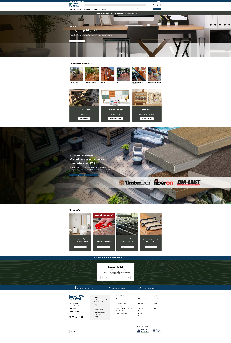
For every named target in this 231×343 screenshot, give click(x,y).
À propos (154, 301)
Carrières (154, 303)
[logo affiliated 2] (157, 330)
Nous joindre (72, 308)
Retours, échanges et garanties (124, 308)
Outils (139, 306)
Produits (71, 9)
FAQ (117, 298)
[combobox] (115, 5)
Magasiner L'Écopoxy (75, 41)
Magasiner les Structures (127, 247)
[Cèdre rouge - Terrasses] (92, 74)
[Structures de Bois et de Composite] (139, 74)
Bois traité (103, 82)
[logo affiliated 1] (143, 331)
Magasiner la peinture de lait (115, 118)
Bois (139, 301)
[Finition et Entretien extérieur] (154, 74)
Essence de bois (142, 298)
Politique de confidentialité (122, 313)
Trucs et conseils (148, 8)
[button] (160, 5)
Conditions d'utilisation (121, 311)
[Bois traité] (107, 74)
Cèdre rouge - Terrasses (90, 82)
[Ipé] (123, 74)
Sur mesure (87, 9)
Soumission (159, 63)
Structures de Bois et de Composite (137, 83)
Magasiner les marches (84, 118)
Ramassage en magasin (122, 306)
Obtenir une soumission (91, 175)
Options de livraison (121, 303)
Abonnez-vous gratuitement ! (130, 257)
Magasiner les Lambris (80, 247)
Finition (140, 311)
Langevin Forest (76, 339)
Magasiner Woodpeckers (104, 247)
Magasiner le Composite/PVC (77, 175)
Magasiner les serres (150, 247)
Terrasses (79, 9)
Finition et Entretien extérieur (154, 82)
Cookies (154, 308)
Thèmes (140, 313)
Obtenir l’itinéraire (74, 311)
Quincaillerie (141, 308)
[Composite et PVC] (76, 74)
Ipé (117, 82)
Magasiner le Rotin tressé (147, 118)
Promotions (95, 9)
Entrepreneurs (140, 8)
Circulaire (104, 9)
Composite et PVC (73, 82)
